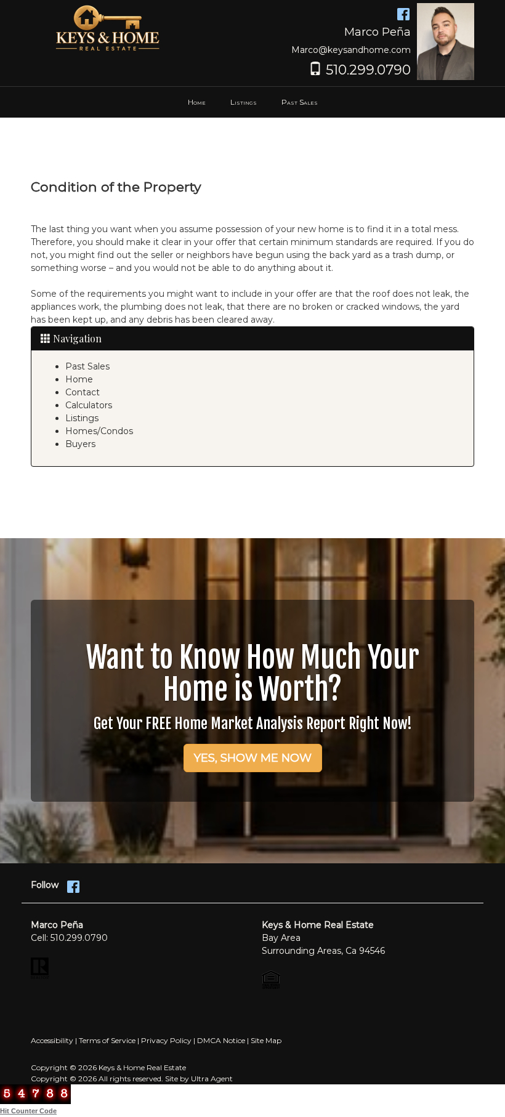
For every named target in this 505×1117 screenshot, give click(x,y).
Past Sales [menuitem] (299, 102)
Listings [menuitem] (243, 102)
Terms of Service (107, 1040)
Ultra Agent (212, 1078)
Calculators (88, 405)
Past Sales (87, 366)
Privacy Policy (166, 1040)
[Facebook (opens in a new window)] (403, 12)
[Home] (108, 27)
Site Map (266, 1040)
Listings (82, 418)
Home (79, 379)
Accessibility (52, 1040)
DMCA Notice (221, 1040)
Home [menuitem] (197, 102)
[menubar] (253, 102)
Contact (82, 392)
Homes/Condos (99, 431)
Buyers (80, 444)
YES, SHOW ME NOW (253, 758)
